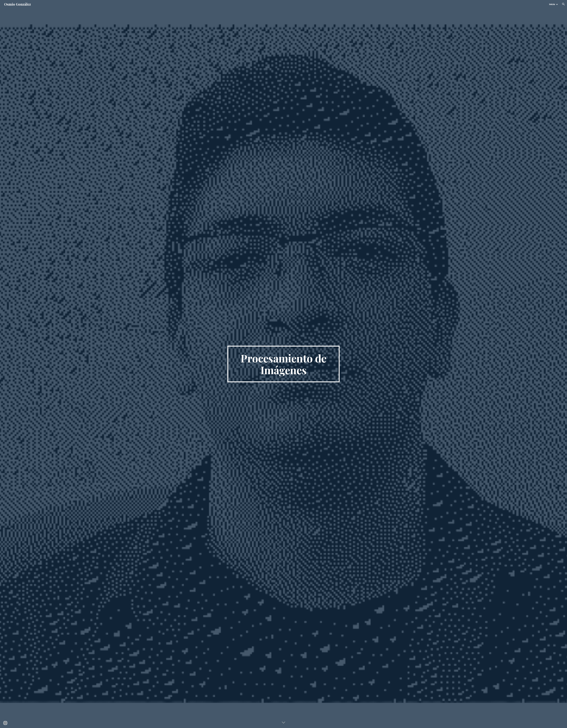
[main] (283, 364)
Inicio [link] (552, 4)
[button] (563, 4)
